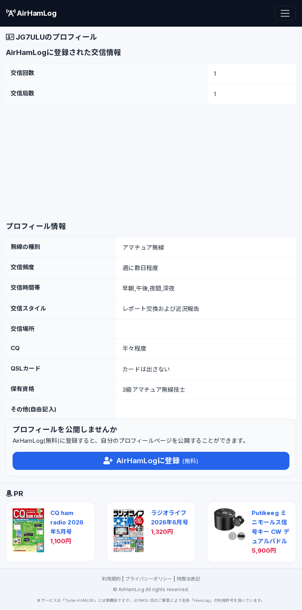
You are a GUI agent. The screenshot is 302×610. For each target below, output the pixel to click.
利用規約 (111, 579)
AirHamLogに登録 (156, 460)
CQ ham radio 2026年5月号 (66, 522)
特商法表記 (188, 579)
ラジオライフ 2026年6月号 (169, 517)
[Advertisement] (151, 163)
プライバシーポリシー (149, 579)
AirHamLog (35, 13)
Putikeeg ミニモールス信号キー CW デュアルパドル (270, 527)
